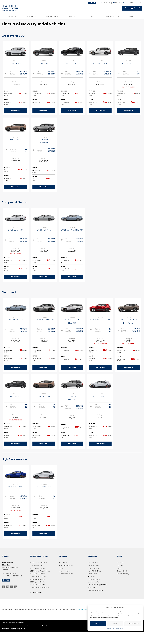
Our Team (120, 565)
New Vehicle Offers (94, 571)
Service (92, 16)
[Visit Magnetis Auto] (18, 628)
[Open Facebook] (3, 587)
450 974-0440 (17, 576)
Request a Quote (93, 568)
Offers (72, 16)
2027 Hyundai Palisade (37, 568)
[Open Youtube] (15, 587)
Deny (115, 624)
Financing (91, 576)
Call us (117, 2)
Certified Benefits (122, 571)
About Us (132, 16)
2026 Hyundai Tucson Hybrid (39, 587)
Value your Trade (93, 565)
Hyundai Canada (83, 609)
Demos (61, 568)
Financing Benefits (94, 579)
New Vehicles (63, 563)
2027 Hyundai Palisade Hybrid (40, 571)
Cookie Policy (110, 628)
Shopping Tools (52, 16)
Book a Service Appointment (97, 585)
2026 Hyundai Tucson (37, 585)
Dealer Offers (92, 574)
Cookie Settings (36, 625)
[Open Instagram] (7, 587)
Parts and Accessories (95, 590)
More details (15, 110)
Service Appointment (132, 8)
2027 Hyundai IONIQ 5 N (38, 563)
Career (119, 568)
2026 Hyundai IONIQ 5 (37, 579)
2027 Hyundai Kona (36, 565)
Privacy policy (119, 628)
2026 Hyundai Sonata (37, 582)
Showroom (31, 16)
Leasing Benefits (93, 582)
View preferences (133, 624)
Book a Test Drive (94, 563)
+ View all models (36, 592)
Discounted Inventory (66, 574)
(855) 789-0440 (11, 574)
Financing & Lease (112, 16)
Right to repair (44, 625)
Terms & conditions (6, 625)
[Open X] (11, 587)
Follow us (106, 2)
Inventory (12, 16)
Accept (97, 624)
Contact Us (120, 563)
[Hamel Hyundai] (10, 7)
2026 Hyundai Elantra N (38, 576)
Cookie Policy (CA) (25, 625)
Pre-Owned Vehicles (66, 565)
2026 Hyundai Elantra (37, 574)
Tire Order (91, 587)
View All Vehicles (64, 571)
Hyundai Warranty (123, 574)
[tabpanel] (16, 78)
